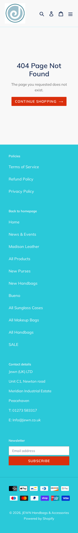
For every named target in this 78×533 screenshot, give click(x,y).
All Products (19, 258)
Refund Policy (21, 179)
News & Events (22, 234)
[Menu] (70, 13)
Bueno (14, 295)
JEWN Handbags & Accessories (45, 513)
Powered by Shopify (39, 518)
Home (14, 222)
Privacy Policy (21, 191)
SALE (13, 344)
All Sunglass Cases (26, 307)
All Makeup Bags (24, 320)
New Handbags (23, 283)
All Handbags (21, 332)
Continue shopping (36, 101)
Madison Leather (24, 246)
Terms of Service (24, 166)
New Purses (20, 271)
